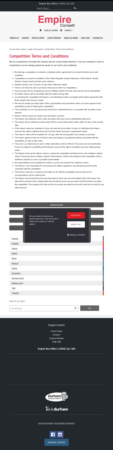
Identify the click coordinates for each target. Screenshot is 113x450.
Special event (18, 278)
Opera (14, 268)
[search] (74, 8)
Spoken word (17, 283)
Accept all (76, 215)
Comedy (15, 243)
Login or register (51, 30)
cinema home (56, 204)
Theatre (15, 293)
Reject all (76, 224)
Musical (15, 263)
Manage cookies (56, 442)
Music (14, 258)
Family (14, 253)
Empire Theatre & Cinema (56, 21)
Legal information (45, 423)
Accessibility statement (65, 423)
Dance (14, 248)
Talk (13, 288)
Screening (16, 273)
